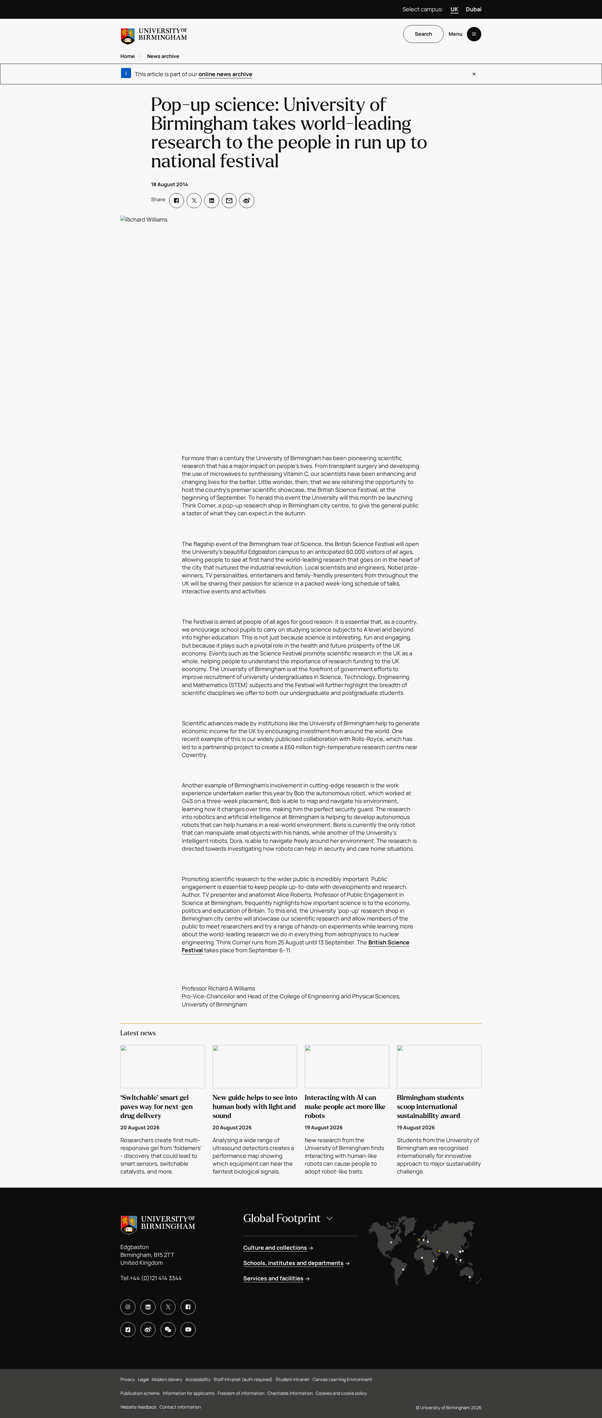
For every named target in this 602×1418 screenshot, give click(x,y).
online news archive (225, 74)
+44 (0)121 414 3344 (156, 1278)
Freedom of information (241, 1393)
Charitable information (290, 1393)
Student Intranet (292, 1379)
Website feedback (138, 1407)
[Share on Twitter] (194, 200)
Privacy (127, 1379)
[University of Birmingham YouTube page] (188, 1329)
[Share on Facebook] (176, 200)
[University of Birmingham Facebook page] (188, 1307)
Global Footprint (282, 1218)
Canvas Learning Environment (342, 1379)
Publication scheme (140, 1393)
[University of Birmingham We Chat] (168, 1329)
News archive (163, 56)
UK (454, 9)
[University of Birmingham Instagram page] (127, 1307)
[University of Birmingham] (153, 34)
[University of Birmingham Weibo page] (148, 1329)
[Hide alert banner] (474, 73)
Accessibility (197, 1379)
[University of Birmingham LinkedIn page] (148, 1307)
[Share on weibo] (246, 200)
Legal (143, 1379)
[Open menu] (474, 34)
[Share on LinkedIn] (211, 200)
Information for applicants (188, 1393)
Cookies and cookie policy (341, 1393)
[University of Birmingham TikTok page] (127, 1329)
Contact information (180, 1407)
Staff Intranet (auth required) (243, 1379)
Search (423, 34)
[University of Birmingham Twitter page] (168, 1307)
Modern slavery (167, 1379)
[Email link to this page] (229, 200)
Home (127, 56)
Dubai (474, 9)
